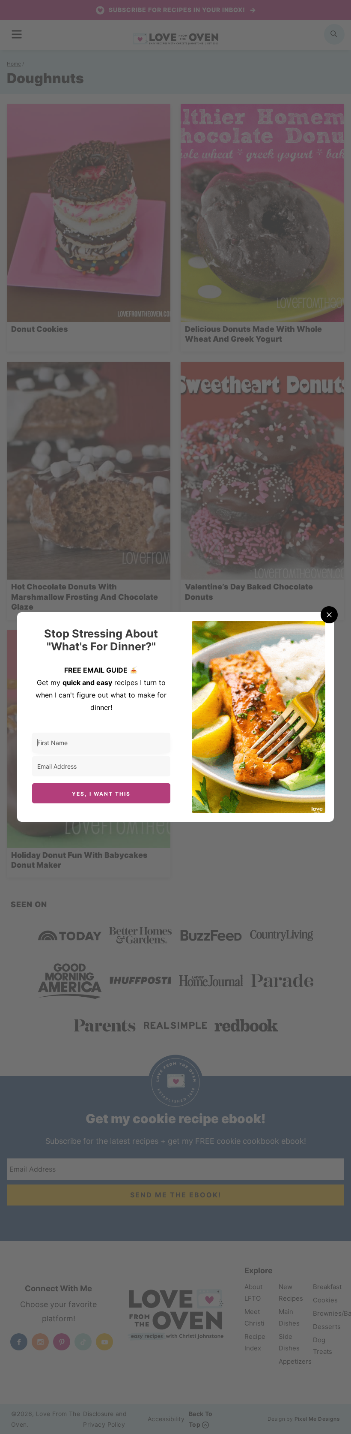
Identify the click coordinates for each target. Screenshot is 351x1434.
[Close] (329, 614)
